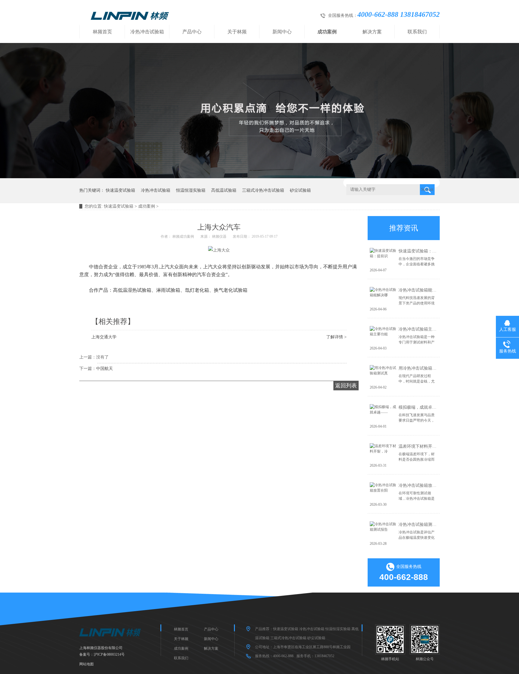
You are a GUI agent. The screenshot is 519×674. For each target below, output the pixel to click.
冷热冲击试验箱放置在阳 (422, 485)
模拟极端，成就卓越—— (422, 407)
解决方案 (372, 31)
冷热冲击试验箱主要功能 (422, 329)
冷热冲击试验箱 (147, 31)
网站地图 (86, 664)
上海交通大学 (104, 337)
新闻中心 (282, 31)
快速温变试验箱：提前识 (422, 251)
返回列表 (346, 386)
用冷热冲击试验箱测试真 (422, 368)
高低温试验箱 (223, 190)
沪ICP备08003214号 (109, 654)
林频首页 (102, 31)
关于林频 (237, 31)
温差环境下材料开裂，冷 (422, 446)
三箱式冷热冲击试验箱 (263, 190)
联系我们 (417, 31)
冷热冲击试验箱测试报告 (422, 524)
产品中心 (192, 31)
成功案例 (327, 31)
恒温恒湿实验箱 (190, 190)
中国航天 (104, 368)
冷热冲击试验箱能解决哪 (422, 290)
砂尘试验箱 (300, 190)
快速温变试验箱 (120, 190)
